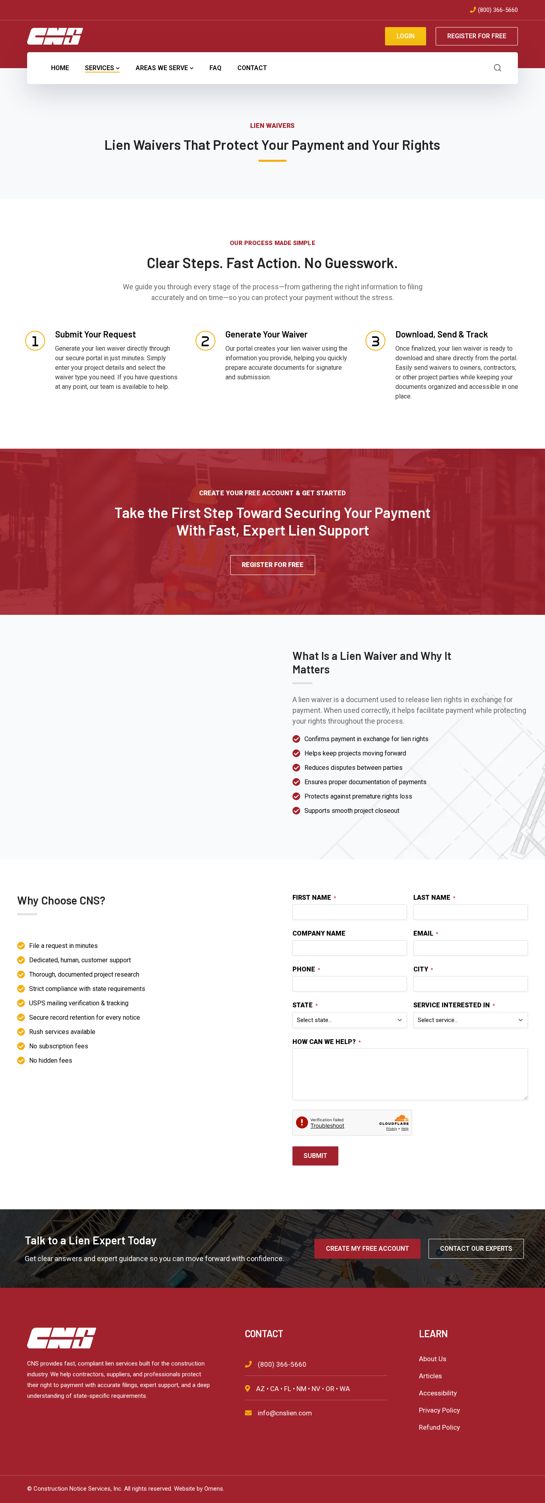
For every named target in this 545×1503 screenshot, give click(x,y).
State (305, 1005)
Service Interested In (454, 1005)
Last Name (434, 897)
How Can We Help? (326, 1042)
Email (425, 933)
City (423, 969)
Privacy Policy (439, 1410)
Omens (213, 1488)
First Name (314, 897)
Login (406, 36)
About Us (432, 1359)
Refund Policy (439, 1427)
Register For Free (476, 36)
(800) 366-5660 (498, 10)
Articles (430, 1376)
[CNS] (55, 35)
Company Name (319, 933)
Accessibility (438, 1393)
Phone (306, 969)
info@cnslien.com (285, 1413)
